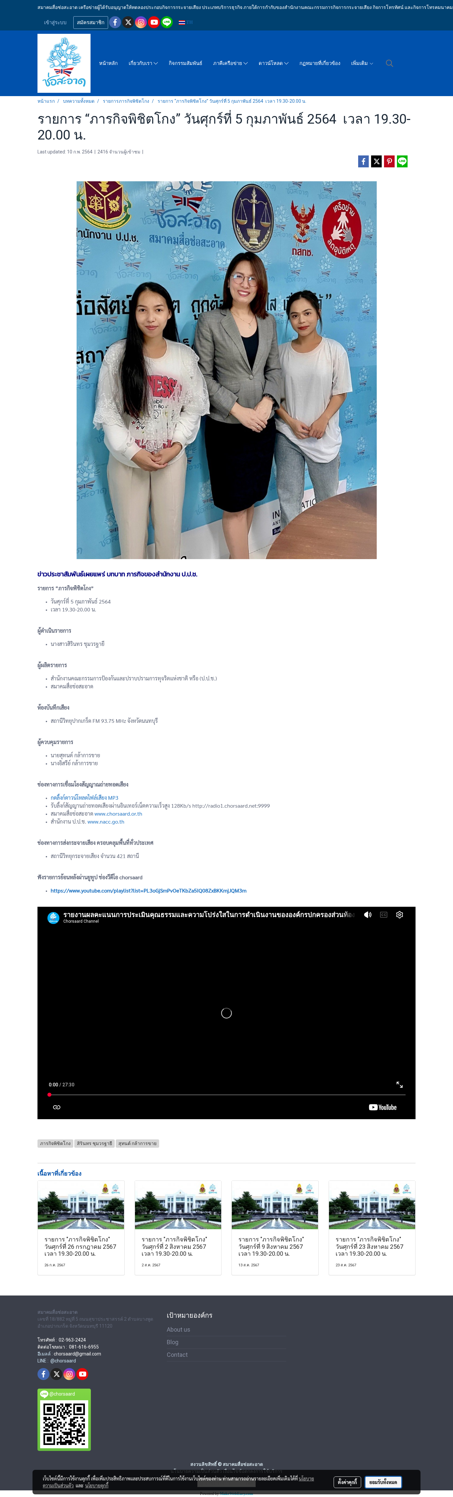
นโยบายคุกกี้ (96, 1485)
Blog (172, 1342)
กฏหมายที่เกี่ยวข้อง (319, 63)
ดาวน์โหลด (271, 63)
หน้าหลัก (108, 63)
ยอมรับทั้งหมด (383, 1482)
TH (189, 22)
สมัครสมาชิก (90, 23)
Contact (177, 1354)
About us (178, 1329)
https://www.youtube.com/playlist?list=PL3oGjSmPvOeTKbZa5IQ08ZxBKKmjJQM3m (148, 890)
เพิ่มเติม (360, 63)
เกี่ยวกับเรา (141, 63)
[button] (389, 63)
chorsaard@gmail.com (77, 1353)
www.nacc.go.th (106, 821)
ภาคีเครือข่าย (228, 63)
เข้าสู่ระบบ (55, 23)
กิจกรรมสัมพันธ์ (185, 63)
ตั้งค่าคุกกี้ (347, 1482)
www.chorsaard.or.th (118, 813)
